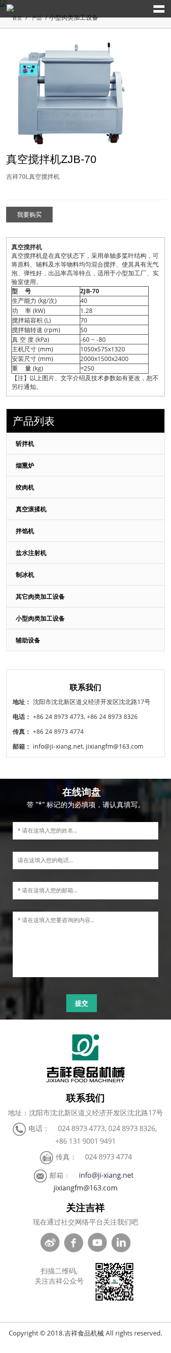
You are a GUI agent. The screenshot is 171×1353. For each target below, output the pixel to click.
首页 (17, 17)
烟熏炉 (25, 465)
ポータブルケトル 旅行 (118, 1348)
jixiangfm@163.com (114, 746)
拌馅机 (25, 531)
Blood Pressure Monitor (43, 1348)
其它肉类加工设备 (40, 596)
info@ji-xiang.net (58, 746)
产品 (36, 17)
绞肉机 (25, 487)
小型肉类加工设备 (40, 618)
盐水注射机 (31, 552)
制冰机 (25, 574)
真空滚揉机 (31, 509)
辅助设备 (28, 640)
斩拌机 (25, 443)
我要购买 (29, 214)
